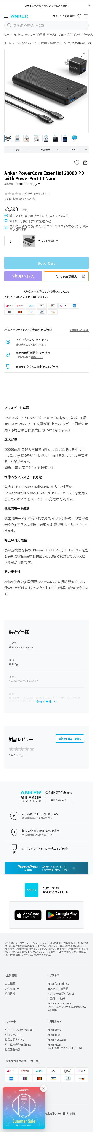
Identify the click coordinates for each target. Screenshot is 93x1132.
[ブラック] (29, 241)
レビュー (73, 149)
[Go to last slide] (11, 90)
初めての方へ (12, 1034)
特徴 (17, 149)
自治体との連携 (56, 998)
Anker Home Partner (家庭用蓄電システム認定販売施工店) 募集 (67, 1006)
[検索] (9, 25)
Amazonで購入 (66, 276)
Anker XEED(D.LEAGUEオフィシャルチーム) (65, 1046)
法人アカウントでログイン (51, 226)
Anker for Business (58, 983)
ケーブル (52, 34)
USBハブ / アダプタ (69, 34)
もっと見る (44, 701)
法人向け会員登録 (58, 988)
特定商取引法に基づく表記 (60, 1113)
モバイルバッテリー (24, 34)
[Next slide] (81, 90)
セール (8, 34)
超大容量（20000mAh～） (50, 42)
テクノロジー (12, 988)
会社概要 (10, 983)
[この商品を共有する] (85, 162)
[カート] (86, 16)
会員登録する (57, 799)
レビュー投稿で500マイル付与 (19, 198)
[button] (6, 16)
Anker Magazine (57, 1039)
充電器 (41, 34)
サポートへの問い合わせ (18, 1029)
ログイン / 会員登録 (63, 16)
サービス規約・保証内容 (18, 1044)
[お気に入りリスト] (79, 16)
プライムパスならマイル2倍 (51, 215)
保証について (37, 357)
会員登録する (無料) (79, 330)
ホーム (7, 42)
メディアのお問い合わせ (61, 993)
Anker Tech (54, 1034)
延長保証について (45, 834)
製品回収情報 (12, 1049)
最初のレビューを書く (70, 738)
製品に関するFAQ (14, 1039)
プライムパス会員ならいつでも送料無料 (46, 5)
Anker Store (54, 1029)
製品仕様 (45, 149)
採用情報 (10, 993)
